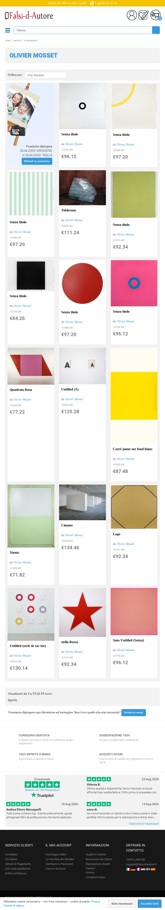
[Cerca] (156, 30)
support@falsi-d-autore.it (141, 864)
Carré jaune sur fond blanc (133, 449)
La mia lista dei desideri (60, 859)
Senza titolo (69, 134)
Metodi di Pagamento (18, 864)
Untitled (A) (70, 389)
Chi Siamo (11, 859)
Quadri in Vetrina (96, 854)
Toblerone (68, 210)
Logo (116, 534)
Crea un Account (56, 868)
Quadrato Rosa (21, 390)
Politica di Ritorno (15, 873)
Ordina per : (15, 74)
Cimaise (67, 525)
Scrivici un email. (133, 712)
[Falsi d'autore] (128, 869)
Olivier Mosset (74, 144)
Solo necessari (122, 903)
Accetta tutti (150, 903)
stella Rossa (69, 642)
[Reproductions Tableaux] (138, 869)
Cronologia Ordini (56, 854)
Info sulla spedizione (17, 868)
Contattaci (11, 854)
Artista (17, 41)
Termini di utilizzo (13, 905)
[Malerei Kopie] (133, 869)
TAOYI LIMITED (135, 859)
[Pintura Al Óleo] (153, 869)
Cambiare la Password (59, 864)
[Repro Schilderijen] (143, 869)
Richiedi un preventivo (37, 161)
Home (7, 41)
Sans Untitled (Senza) (128, 640)
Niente (14, 552)
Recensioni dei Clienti (99, 859)
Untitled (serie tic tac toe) (28, 646)
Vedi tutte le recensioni (144, 823)
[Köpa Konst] (148, 869)
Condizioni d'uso (95, 877)
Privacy (90, 872)
